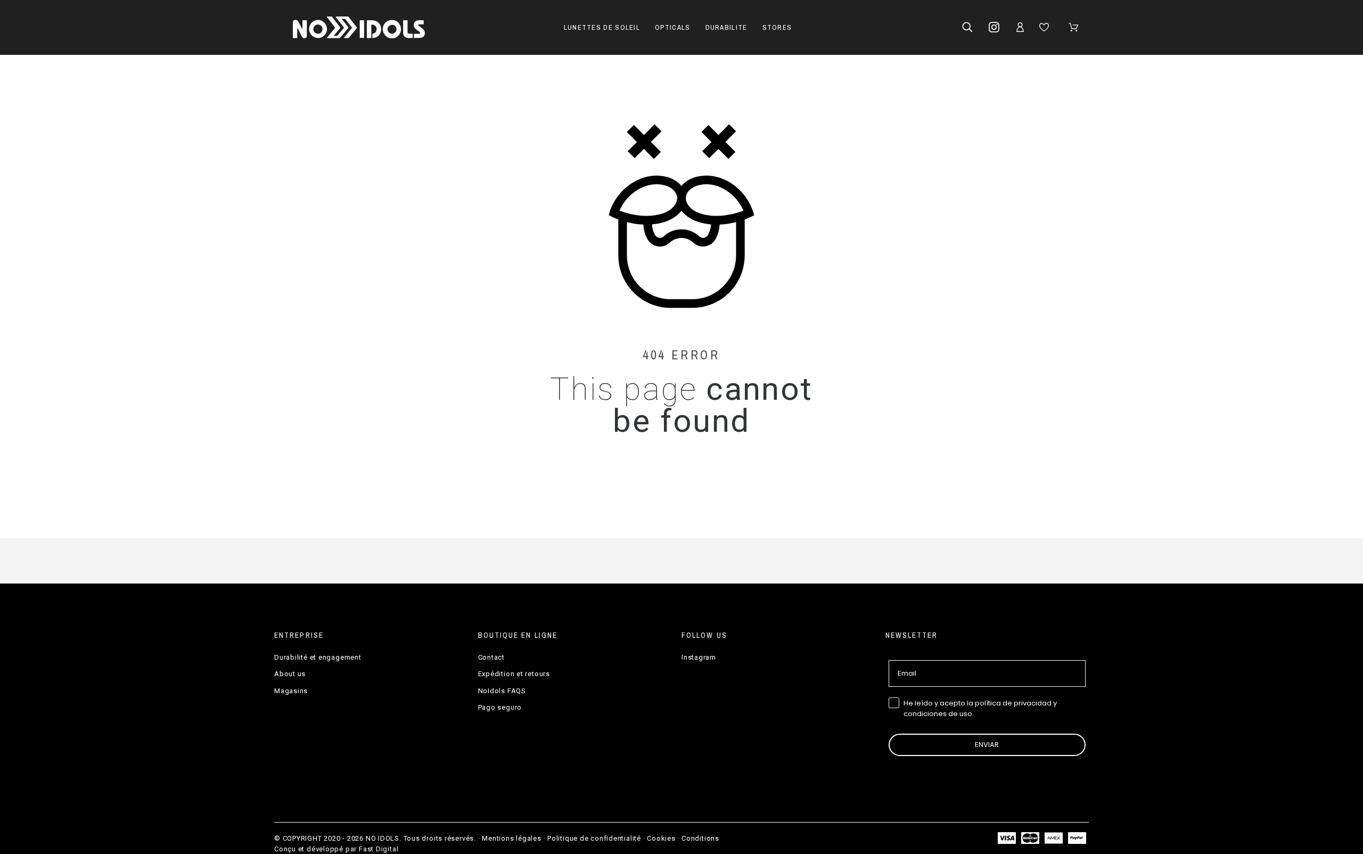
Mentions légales (511, 838)
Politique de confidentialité (594, 838)
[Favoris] (1046, 27)
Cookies (661, 838)
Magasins (291, 691)
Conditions (700, 838)
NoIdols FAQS (502, 691)
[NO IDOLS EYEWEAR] (359, 27)
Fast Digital (378, 849)
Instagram (699, 657)
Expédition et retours (514, 674)
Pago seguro (500, 707)
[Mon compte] (1022, 27)
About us (290, 674)
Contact (491, 657)
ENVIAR (987, 745)
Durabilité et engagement (318, 657)
